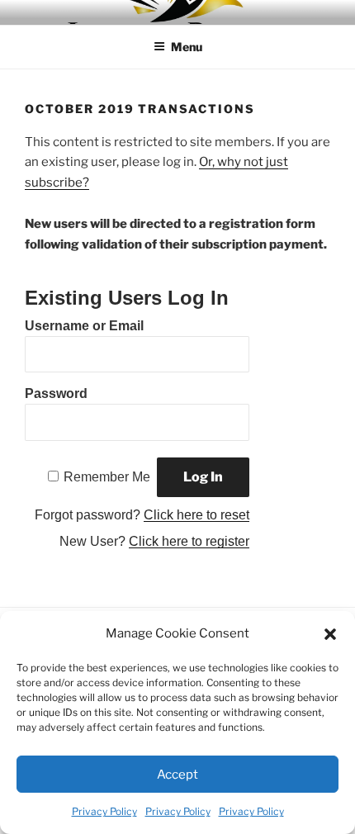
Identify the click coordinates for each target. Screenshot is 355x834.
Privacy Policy (104, 811)
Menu (186, 47)
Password (56, 393)
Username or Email (84, 326)
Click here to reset (196, 515)
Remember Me (107, 477)
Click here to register (189, 541)
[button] (330, 634)
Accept (177, 774)
